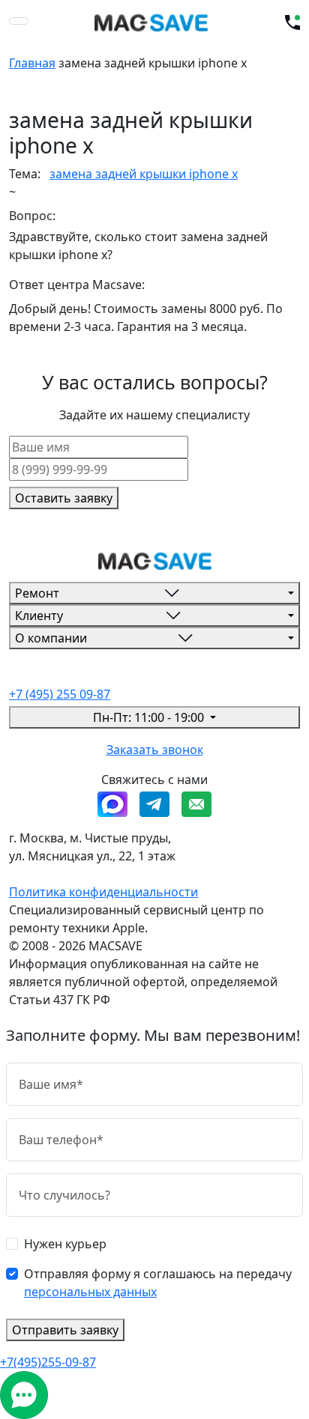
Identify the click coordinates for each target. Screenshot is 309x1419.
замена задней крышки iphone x (144, 173)
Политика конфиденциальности (103, 892)
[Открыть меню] (18, 21)
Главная (32, 63)
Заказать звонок (154, 749)
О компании (51, 638)
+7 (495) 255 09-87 (59, 694)
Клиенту (39, 615)
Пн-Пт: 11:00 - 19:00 (150, 717)
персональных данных (90, 1291)
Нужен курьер (65, 1244)
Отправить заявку (65, 1330)
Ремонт (37, 593)
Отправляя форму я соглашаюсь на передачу (158, 1282)
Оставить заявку (63, 498)
